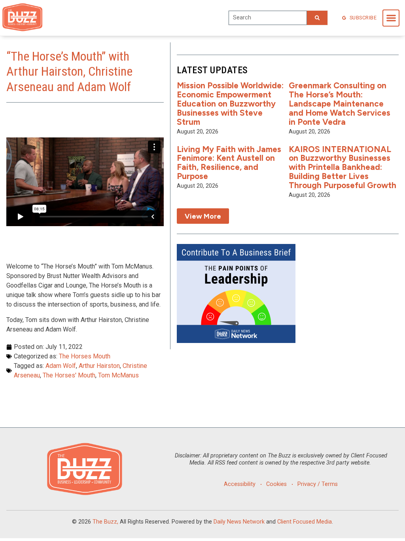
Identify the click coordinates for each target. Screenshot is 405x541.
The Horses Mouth (84, 356)
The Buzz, (105, 521)
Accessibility (239, 484)
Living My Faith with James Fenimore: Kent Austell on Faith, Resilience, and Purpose (229, 162)
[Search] (317, 18)
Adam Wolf (60, 366)
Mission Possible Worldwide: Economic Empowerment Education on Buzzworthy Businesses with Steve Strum (230, 103)
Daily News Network (239, 521)
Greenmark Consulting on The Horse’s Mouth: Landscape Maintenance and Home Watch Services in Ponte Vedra (339, 103)
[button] (390, 18)
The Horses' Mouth (69, 375)
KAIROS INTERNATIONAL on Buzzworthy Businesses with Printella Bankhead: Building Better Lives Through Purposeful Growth (342, 167)
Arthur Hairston (99, 366)
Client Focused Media (304, 521)
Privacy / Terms (317, 484)
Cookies (276, 484)
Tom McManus (118, 375)
